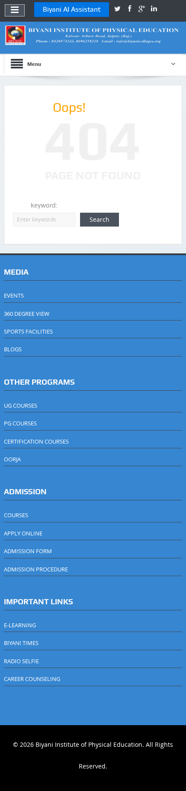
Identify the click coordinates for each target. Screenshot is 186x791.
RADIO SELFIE (21, 661)
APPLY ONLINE (23, 533)
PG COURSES (20, 423)
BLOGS (13, 349)
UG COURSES (20, 405)
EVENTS (14, 295)
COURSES (16, 515)
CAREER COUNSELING (32, 679)
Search (99, 219)
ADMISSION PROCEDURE (36, 569)
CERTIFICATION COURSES (36, 441)
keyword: (44, 205)
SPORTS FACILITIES (28, 331)
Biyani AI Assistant (71, 9)
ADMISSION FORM (28, 551)
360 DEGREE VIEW (26, 314)
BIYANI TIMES (21, 643)
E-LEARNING (20, 625)
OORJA (12, 459)
